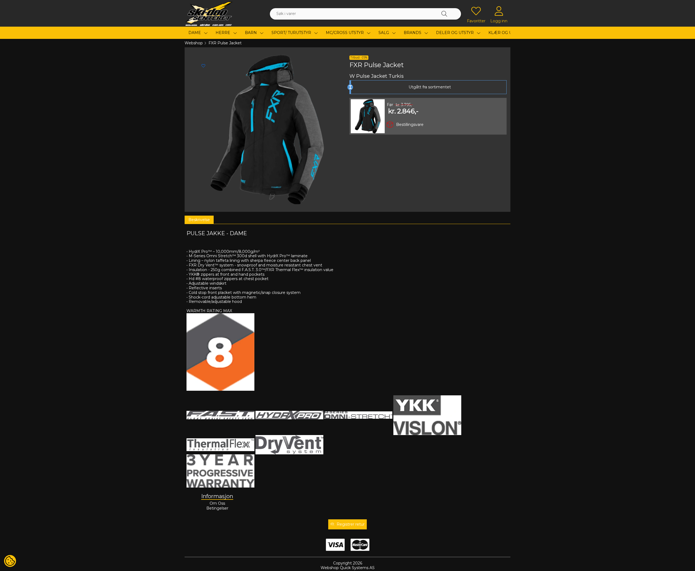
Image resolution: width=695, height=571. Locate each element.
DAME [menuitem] (195, 32)
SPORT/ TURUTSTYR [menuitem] (291, 32)
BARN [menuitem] (251, 32)
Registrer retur (351, 524)
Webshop (194, 43)
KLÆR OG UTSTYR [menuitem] (506, 32)
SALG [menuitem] (384, 32)
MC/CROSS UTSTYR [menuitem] (345, 32)
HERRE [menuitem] (223, 32)
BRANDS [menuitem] (413, 32)
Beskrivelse (199, 219)
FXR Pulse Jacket (225, 43)
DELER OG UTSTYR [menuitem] (455, 32)
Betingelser (217, 508)
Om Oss (217, 503)
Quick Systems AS (357, 567)
